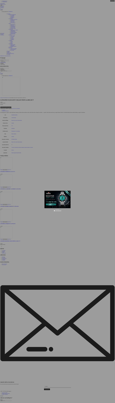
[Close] (69, 192)
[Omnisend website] (57, 210)
